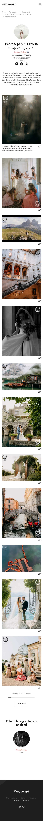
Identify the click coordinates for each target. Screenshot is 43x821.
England (21, 14)
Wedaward (9, 4)
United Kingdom (10, 14)
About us (26, 800)
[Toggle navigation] (40, 4)
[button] (39, 146)
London (29, 14)
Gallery (23, 798)
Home (4, 12)
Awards (16, 800)
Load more (22, 703)
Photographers (13, 12)
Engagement (26, 12)
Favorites (33, 798)
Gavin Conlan (21, 750)
